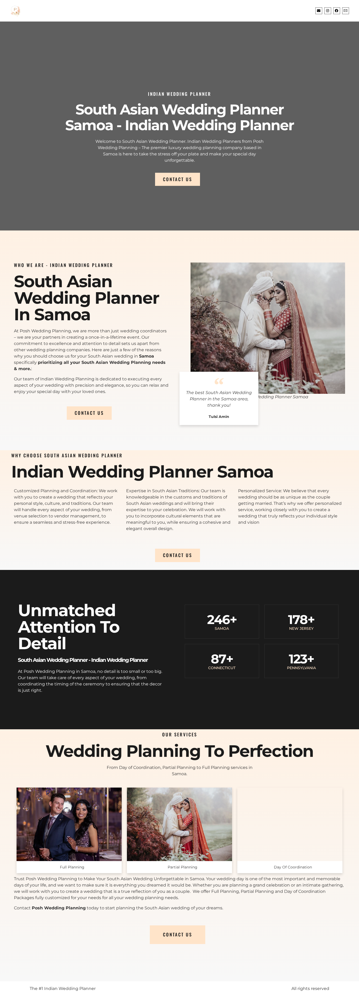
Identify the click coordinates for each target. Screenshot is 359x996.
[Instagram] (327, 10)
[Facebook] (336, 10)
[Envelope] (318, 10)
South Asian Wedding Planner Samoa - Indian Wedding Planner (179, 117)
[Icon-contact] (345, 10)
